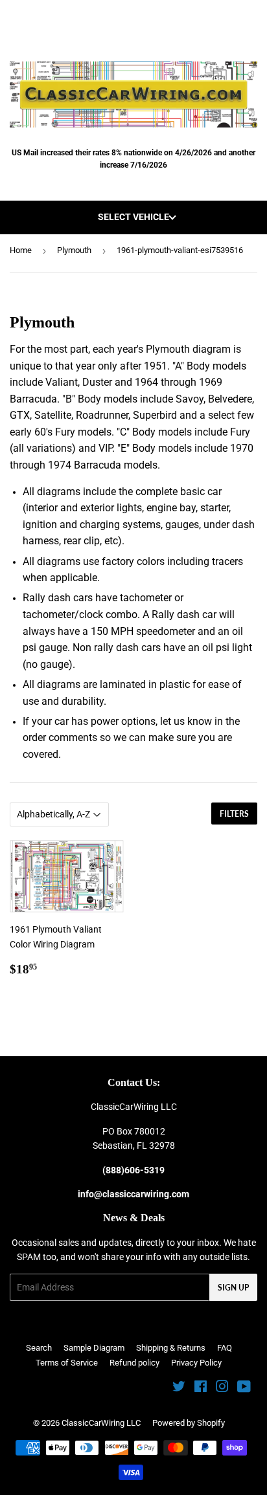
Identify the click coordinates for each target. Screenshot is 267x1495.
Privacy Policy (196, 1363)
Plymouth (74, 250)
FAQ (224, 1348)
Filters (234, 814)
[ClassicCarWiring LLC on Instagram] (222, 1388)
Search (39, 1348)
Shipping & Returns (170, 1348)
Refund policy (134, 1363)
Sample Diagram (94, 1348)
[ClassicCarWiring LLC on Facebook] (200, 1388)
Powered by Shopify (188, 1423)
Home (21, 250)
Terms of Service (67, 1363)
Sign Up (233, 1287)
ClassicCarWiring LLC (101, 1423)
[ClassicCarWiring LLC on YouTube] (244, 1388)
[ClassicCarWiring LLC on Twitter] (178, 1388)
